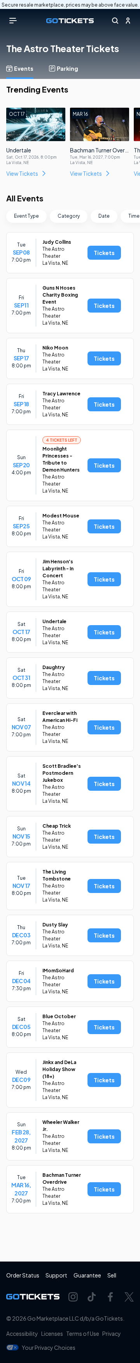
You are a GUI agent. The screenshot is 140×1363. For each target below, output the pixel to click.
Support (56, 1275)
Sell (111, 1275)
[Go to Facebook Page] (110, 1297)
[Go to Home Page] (69, 20)
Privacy (111, 1333)
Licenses (52, 1333)
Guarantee (87, 1275)
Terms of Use (82, 1333)
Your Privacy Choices (48, 1347)
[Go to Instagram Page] (73, 1297)
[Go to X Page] (129, 1297)
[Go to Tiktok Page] (91, 1297)
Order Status (22, 1275)
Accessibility (22, 1333)
